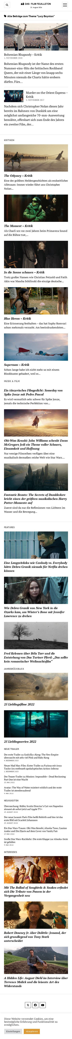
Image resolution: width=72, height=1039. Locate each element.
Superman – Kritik (16, 365)
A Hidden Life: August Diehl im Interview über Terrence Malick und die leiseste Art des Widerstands (36, 982)
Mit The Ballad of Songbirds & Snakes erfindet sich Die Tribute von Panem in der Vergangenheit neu (36, 891)
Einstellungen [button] (13, 1031)
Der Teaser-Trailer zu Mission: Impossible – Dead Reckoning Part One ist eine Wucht (35, 778)
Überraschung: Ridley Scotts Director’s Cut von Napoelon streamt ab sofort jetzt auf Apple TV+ (33, 808)
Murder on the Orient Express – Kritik (47, 95)
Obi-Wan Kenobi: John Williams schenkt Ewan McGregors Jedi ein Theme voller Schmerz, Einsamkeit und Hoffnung (36, 444)
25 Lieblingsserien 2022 (20, 741)
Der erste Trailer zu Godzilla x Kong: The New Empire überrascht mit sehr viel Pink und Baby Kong (31, 756)
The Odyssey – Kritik (18, 176)
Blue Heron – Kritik (17, 318)
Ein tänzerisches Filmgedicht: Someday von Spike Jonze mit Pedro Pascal (33, 392)
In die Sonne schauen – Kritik (24, 272)
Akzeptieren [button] (32, 1031)
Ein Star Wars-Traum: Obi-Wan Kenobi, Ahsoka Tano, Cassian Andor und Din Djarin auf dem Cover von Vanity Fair (35, 830)
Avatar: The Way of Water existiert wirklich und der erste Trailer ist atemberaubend (33, 789)
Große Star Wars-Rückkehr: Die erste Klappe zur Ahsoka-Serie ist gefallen (36, 841)
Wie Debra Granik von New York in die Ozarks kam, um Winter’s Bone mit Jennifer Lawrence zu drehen (34, 612)
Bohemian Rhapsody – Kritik (23, 55)
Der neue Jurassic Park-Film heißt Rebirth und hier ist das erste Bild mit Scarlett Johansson (33, 819)
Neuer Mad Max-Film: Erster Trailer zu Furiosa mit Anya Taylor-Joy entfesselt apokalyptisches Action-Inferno (33, 767)
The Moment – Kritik (18, 226)
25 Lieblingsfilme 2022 (19, 704)
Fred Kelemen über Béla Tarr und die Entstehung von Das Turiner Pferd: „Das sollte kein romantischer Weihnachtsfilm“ (36, 657)
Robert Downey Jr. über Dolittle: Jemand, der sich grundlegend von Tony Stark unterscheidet (35, 937)
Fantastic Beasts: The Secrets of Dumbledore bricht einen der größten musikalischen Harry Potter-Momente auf (35, 499)
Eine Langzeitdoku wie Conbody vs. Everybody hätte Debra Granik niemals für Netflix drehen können (36, 567)
